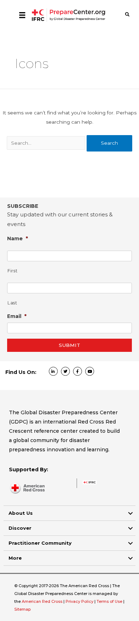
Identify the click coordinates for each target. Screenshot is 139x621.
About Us (21, 513)
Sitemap (22, 609)
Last (12, 303)
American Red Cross (42, 601)
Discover (20, 528)
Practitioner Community (40, 543)
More (15, 558)
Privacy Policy (80, 601)
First (12, 270)
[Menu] (22, 15)
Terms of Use (109, 601)
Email (17, 316)
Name (17, 238)
